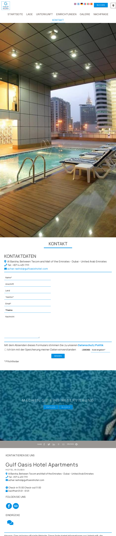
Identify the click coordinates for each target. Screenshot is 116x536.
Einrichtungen (66, 14)
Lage (29, 14)
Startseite (15, 14)
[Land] (28, 291)
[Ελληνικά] (78, 3)
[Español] (91, 3)
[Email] (28, 304)
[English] (75, 3)
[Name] (28, 278)
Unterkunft (44, 14)
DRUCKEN (70, 444)
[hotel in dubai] (5, 5)
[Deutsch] (82, 3)
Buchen (101, 5)
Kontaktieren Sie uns (20, 455)
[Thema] (28, 311)
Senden (58, 356)
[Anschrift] (28, 285)
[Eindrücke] (10, 523)
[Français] (85, 3)
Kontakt (58, 20)
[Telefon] (28, 298)
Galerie (85, 14)
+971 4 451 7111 (20, 265)
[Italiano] (88, 3)
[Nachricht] (22, 327)
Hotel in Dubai (15, 469)
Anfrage (50, 407)
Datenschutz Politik (90, 345)
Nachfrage (101, 14)
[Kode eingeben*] (100, 350)
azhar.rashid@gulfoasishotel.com (27, 268)
